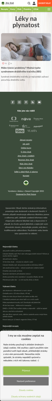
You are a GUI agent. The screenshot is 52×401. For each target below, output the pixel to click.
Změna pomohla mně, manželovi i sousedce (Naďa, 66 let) (23, 277)
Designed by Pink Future (26, 194)
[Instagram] (19, 102)
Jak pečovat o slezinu (10, 259)
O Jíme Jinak (26, 152)
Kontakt (26, 176)
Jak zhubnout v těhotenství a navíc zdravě (17, 290)
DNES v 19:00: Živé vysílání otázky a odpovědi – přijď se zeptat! (25, 308)
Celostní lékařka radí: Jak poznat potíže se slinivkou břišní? (23, 265)
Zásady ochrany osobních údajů (26, 397)
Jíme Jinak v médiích (26, 156)
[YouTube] (39, 102)
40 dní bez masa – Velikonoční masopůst (17, 305)
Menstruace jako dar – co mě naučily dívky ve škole (21, 280)
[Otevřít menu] (49, 9)
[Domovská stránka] (7, 3)
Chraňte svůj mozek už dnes (12, 271)
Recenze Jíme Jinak (26, 160)
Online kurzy (26, 148)
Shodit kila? (44, 3)
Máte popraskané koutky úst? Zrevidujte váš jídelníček (21, 302)
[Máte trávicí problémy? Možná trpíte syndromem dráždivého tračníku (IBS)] (26, 47)
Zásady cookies (26, 390)
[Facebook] (13, 102)
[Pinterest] (26, 102)
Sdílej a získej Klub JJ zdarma (26, 172)
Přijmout (26, 371)
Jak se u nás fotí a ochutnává (13, 311)
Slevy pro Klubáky (26, 168)
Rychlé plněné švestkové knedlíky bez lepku (18, 330)
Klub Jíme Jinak (26, 164)
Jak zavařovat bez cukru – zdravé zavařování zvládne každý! (23, 268)
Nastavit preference (26, 381)
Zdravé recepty (26, 140)
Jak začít (26, 144)
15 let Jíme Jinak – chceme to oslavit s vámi (18, 262)
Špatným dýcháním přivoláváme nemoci (17, 274)
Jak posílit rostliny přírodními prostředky (17, 251)
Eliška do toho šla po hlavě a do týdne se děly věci (20, 296)
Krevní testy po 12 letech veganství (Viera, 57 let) (20, 319)
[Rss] (33, 102)
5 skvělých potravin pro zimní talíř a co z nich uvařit (21, 299)
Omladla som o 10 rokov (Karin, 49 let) (16, 293)
